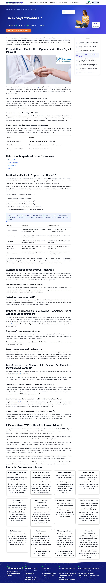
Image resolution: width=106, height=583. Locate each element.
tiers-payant (38, 87)
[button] (98, 38)
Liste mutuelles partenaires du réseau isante (87, 47)
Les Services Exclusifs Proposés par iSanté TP (87, 51)
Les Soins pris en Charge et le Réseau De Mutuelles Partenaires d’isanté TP (88, 65)
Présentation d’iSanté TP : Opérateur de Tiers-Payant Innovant (88, 43)
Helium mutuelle (12, 165)
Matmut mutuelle (13, 162)
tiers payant (26, 9)
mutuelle (19, 9)
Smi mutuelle (11, 160)
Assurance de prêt (34, 2)
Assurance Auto (43, 2)
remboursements (14, 324)
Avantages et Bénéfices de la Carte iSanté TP (88, 55)
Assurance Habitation (63, 2)
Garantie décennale (74, 2)
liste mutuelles (17, 402)
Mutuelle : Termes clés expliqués (86, 72)
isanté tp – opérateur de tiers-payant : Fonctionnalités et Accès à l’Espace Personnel (88, 60)
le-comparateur (10, 9)
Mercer (10, 168)
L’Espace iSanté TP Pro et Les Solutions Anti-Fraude (88, 69)
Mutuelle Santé (53, 2)
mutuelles (18, 373)
